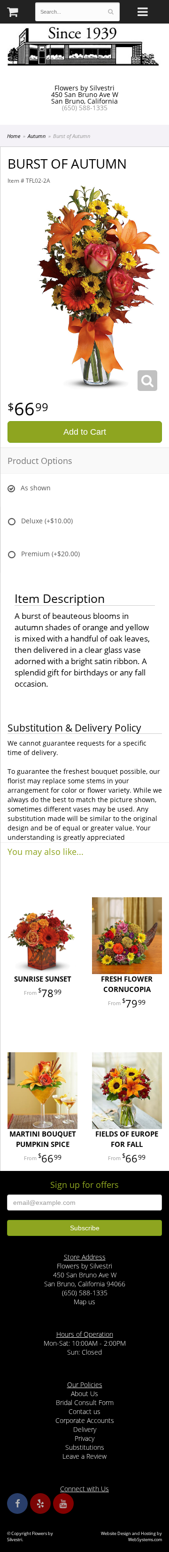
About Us (84, 1393)
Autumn (37, 135)
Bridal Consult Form (85, 1402)
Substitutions (84, 1447)
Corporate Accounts (84, 1420)
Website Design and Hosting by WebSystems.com (131, 1536)
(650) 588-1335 (85, 107)
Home (13, 135)
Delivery (84, 1429)
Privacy (84, 1438)
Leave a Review (84, 1456)
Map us (84, 1301)
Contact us (84, 1411)
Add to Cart (84, 432)
